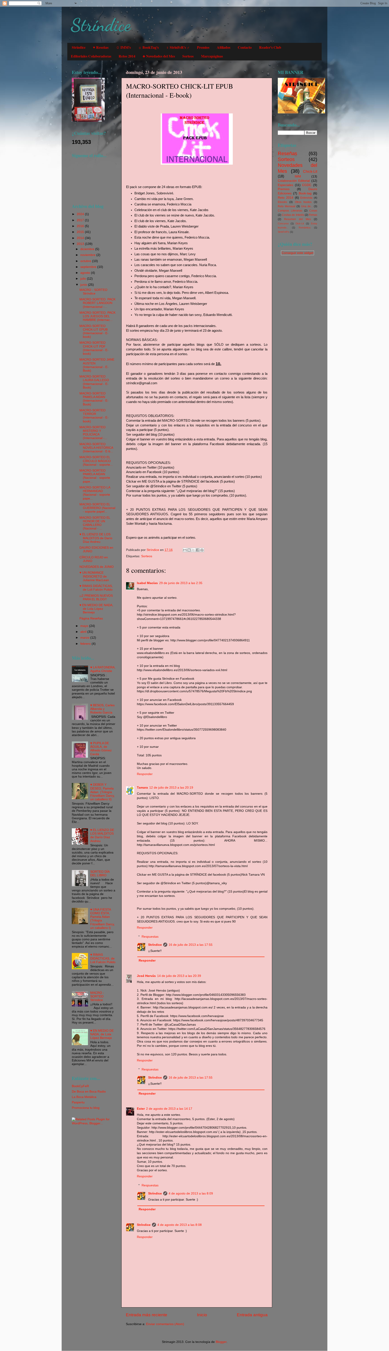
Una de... (307, 206)
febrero (86, 643)
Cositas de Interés (293, 214)
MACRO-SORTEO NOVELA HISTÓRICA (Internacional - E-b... (96, 447)
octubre (86, 261)
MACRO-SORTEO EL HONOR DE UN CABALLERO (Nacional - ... (94, 523)
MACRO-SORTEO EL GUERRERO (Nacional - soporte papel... (97, 508)
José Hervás (146, 976)
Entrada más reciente (146, 1314)
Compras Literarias (290, 210)
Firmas (313, 214)
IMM (298, 176)
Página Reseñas (91, 618)
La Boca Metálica (84, 1097)
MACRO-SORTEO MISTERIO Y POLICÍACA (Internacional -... (93, 433)
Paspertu (78, 1102)
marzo (85, 637)
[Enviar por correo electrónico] (185, 550)
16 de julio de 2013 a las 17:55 (191, 944)
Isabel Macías (147, 583)
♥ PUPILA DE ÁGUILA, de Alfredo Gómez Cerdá (101, 748)
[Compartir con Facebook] (197, 550)
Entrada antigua (252, 1314)
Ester (141, 1108)
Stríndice (101, 25)
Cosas (313, 210)
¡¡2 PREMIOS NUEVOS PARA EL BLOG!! (96, 597)
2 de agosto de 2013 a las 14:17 (169, 1108)
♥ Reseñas (101, 47)
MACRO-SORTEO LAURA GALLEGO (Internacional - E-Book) (94, 382)
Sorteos (188, 56)
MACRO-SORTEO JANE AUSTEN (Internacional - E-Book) (96, 365)
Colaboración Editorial (294, 180)
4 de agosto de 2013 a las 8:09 (191, 1193)
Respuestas (150, 936)
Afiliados (223, 47)
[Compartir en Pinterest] (202, 550)
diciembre (87, 249)
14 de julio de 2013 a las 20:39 (179, 976)
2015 (81, 232)
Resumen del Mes (297, 219)
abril (83, 631)
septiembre (88, 267)
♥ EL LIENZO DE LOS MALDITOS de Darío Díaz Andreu (95, 538)
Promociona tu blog (86, 1107)
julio (83, 278)
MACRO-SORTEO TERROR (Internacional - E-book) (94, 416)
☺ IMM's (123, 47)
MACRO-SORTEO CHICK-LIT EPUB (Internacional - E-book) (94, 331)
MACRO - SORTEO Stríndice (93, 291)
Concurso (283, 223)
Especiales (285, 185)
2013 (81, 244)
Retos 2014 (127, 56)
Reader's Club (270, 47)
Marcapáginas (212, 56)
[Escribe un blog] (189, 550)
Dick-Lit (300, 223)
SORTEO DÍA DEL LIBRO (99, 873)
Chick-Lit (310, 171)
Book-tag (305, 193)
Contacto (245, 47)
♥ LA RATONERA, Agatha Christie (102, 669)
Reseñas (287, 153)
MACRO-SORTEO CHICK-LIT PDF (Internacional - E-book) (94, 348)
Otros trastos (303, 202)
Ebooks (282, 202)
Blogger (221, 1342)
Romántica (304, 227)
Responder (145, 774)
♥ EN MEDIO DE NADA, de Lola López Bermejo (96, 608)
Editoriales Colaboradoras (91, 56)
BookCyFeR (80, 1086)
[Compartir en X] (193, 550)
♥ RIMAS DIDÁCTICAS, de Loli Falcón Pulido (96, 587)
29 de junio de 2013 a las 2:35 (180, 583)
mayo (84, 626)
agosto (85, 272)
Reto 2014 (285, 197)
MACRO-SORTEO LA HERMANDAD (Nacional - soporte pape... (94, 493)
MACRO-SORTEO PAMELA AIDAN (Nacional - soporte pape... (94, 476)
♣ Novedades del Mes (159, 56)
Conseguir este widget (297, 253)
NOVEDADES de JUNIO (96, 566)
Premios (203, 47)
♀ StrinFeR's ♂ (178, 47)
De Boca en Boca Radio (89, 1091)
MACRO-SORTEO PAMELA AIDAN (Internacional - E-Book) (94, 399)
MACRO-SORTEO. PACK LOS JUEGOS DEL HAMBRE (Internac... (97, 316)
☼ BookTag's (148, 47)
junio (84, 284)
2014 (81, 238)
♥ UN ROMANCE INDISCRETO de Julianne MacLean (94, 576)
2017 (81, 220)
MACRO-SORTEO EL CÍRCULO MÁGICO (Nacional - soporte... (96, 461)
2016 (81, 226)
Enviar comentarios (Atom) (165, 1324)
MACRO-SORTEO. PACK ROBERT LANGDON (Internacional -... (97, 303)
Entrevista (306, 197)
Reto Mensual (286, 206)
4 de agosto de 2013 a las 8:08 (179, 1225)
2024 (81, 214)
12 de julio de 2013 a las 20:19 (171, 787)
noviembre (88, 255)
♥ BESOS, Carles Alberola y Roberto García (102, 709)
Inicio (202, 1314)
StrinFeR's (283, 231)
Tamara (142, 787)
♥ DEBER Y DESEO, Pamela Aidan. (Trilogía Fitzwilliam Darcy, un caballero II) (102, 792)
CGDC (306, 185)
